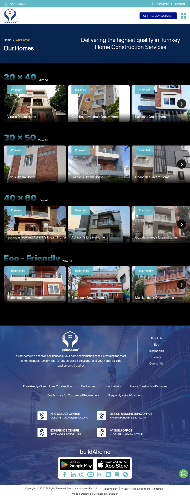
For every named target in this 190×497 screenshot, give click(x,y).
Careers (156, 357)
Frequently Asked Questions (125, 395)
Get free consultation (158, 15)
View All (43, 79)
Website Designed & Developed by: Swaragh (95, 493)
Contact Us (156, 363)
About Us (156, 338)
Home (7, 40)
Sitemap (158, 488)
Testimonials (156, 351)
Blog (156, 344)
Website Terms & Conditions (135, 488)
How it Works (112, 386)
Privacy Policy (110, 488)
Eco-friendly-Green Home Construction (47, 386)
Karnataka (163, 4)
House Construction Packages (148, 386)
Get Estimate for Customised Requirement (73, 395)
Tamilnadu (180, 4)
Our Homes (88, 386)
